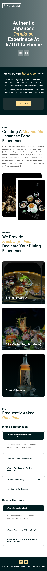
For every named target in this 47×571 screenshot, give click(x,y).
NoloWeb (41, 566)
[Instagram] (20, 53)
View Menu (13, 305)
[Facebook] (26, 53)
